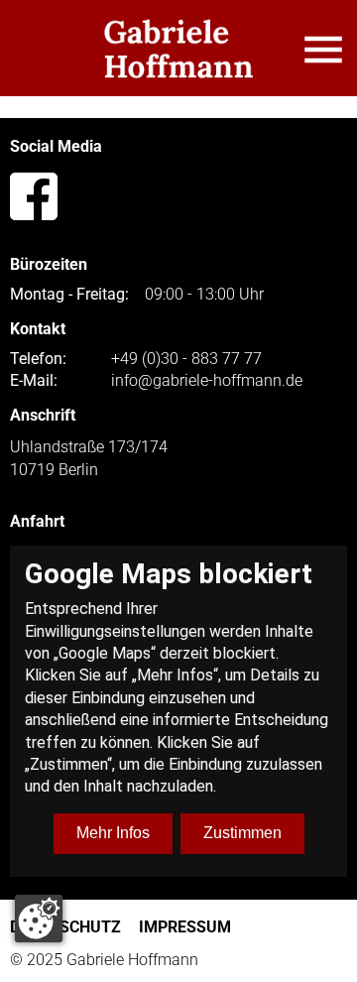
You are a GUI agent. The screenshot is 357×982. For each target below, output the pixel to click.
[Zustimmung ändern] (38, 918)
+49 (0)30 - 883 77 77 (186, 359)
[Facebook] (34, 196)
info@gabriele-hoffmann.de (206, 381)
